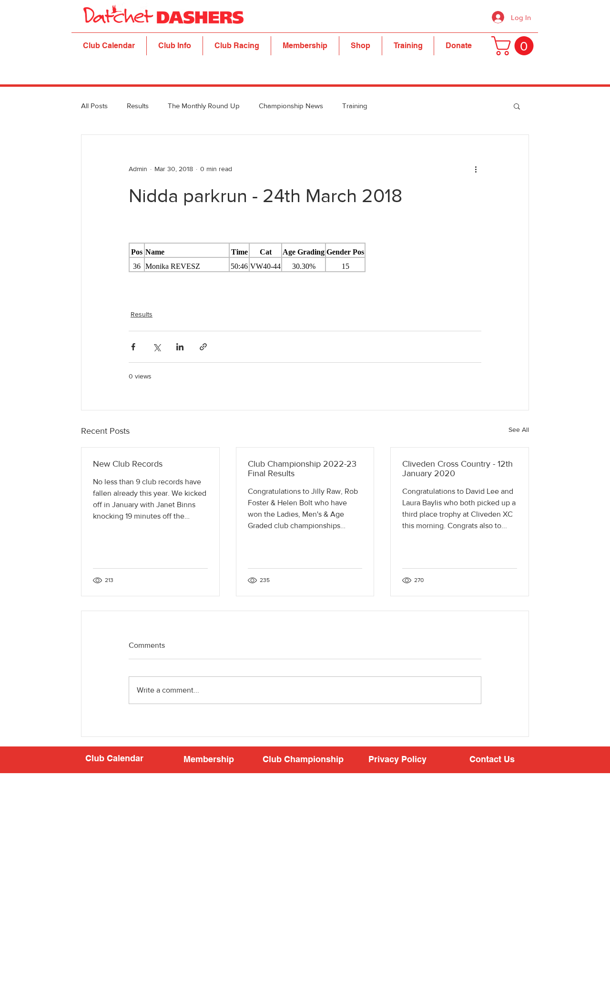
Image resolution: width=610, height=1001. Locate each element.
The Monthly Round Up (204, 106)
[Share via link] (203, 346)
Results (138, 106)
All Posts (94, 106)
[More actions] (475, 169)
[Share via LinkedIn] (179, 346)
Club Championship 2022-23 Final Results (302, 468)
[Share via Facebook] (133, 346)
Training (354, 106)
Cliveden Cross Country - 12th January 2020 (457, 468)
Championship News (291, 106)
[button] (175, 45)
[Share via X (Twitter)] (156, 346)
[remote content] (305, 257)
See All (518, 429)
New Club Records (128, 464)
